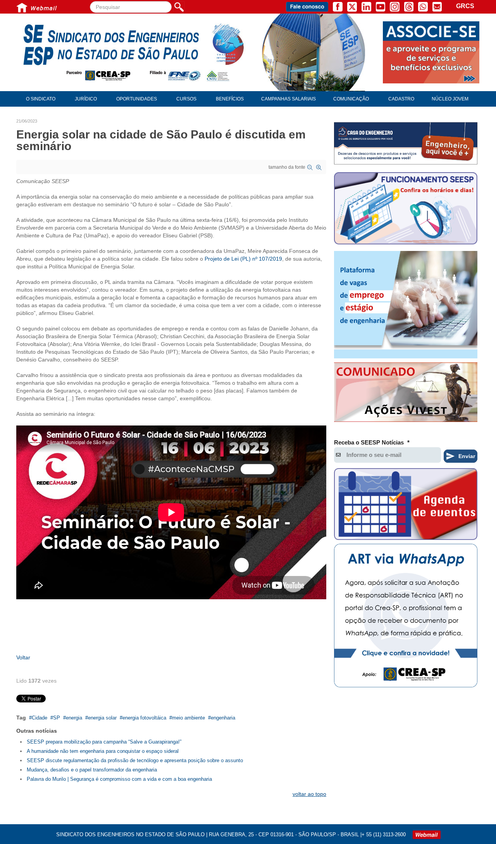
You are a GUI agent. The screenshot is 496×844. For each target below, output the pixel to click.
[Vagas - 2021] (405, 305)
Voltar (23, 657)
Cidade (39, 718)
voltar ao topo (309, 794)
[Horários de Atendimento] (405, 209)
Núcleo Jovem (450, 99)
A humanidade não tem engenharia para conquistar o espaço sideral (103, 751)
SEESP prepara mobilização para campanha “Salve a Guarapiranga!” (104, 742)
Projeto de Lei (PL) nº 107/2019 (243, 259)
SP (56, 718)
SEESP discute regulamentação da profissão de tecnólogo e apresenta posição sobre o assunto (135, 760)
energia (74, 718)
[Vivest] (405, 393)
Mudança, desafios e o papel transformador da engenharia (92, 770)
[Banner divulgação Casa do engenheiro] (405, 143)
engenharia (223, 718)
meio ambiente (188, 718)
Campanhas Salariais (288, 99)
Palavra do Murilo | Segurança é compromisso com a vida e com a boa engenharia (119, 779)
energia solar (102, 718)
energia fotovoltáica (144, 718)
